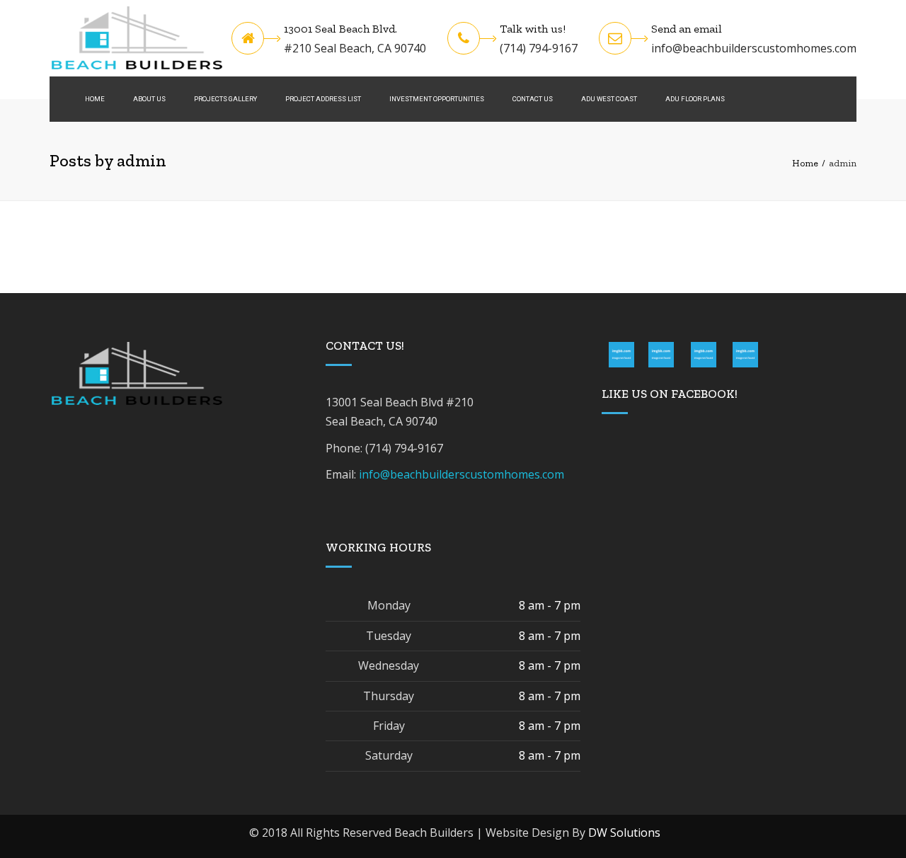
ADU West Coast (609, 99)
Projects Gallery (225, 99)
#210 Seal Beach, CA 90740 (355, 48)
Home (95, 99)
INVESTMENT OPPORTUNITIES (436, 99)
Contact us (532, 99)
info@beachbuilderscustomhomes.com (753, 48)
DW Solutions (624, 832)
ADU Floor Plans (695, 99)
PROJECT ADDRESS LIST (323, 99)
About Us (149, 99)
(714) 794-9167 (539, 48)
